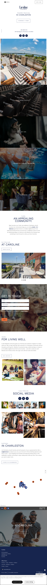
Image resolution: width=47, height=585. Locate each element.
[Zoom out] (45, 473)
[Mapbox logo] (3, 505)
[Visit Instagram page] (26, 35)
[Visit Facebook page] (20, 35)
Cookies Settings (29, 582)
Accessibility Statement (13, 572)
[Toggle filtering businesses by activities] (8, 508)
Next (43, 267)
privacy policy (24, 311)
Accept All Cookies (17, 582)
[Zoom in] (45, 471)
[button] (39, 2)
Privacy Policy (4, 572)
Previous (4, 267)
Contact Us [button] (23, 531)
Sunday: (3, 566)
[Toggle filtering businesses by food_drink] (2, 508)
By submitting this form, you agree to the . (15, 311)
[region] (23, 488)
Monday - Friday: (5, 562)
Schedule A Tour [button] (23, 20)
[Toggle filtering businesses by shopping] (5, 508)
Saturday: (4, 564)
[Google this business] (23, 35)
